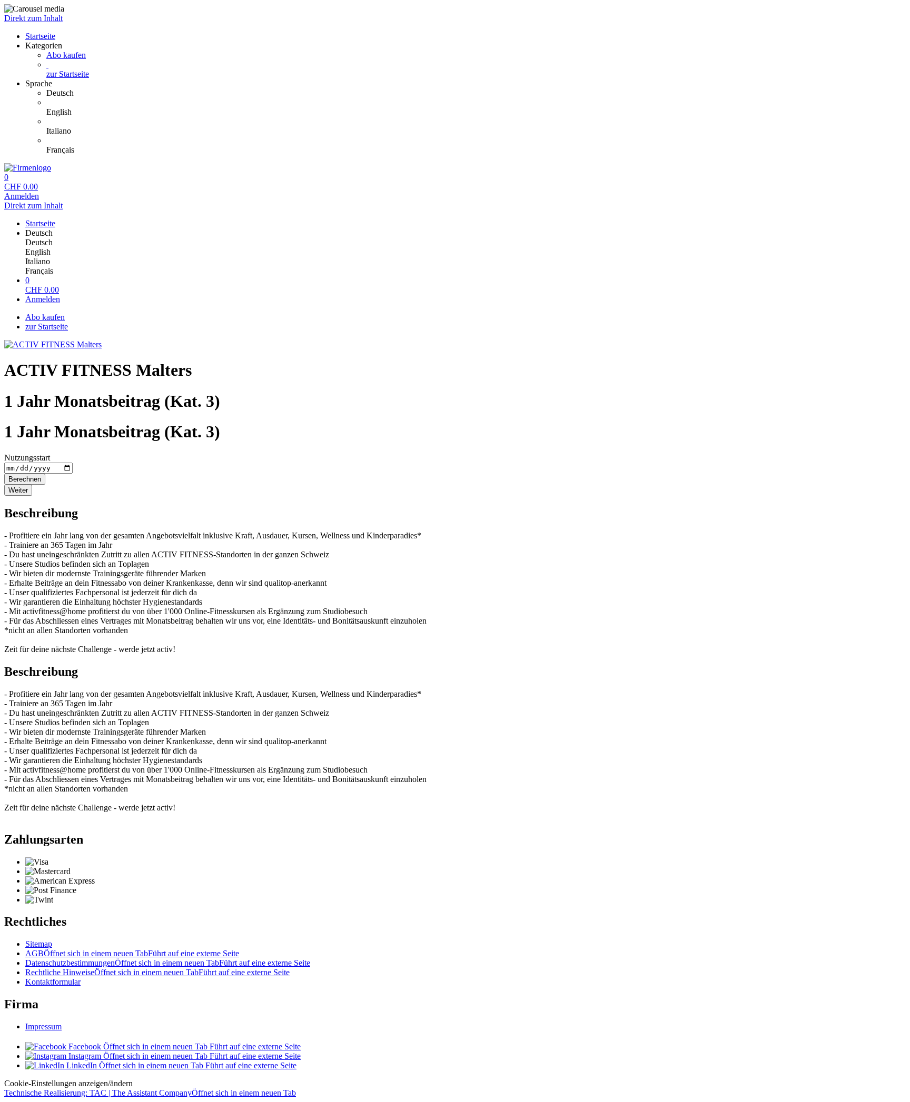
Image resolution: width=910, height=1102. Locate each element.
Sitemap (38, 943)
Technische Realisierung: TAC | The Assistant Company (150, 1092)
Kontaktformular (53, 981)
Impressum (43, 1026)
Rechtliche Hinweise (157, 972)
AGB (132, 953)
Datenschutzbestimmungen (167, 962)
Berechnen (24, 479)
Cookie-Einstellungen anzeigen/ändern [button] (68, 1083)
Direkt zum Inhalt (33, 18)
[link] (476, 93)
